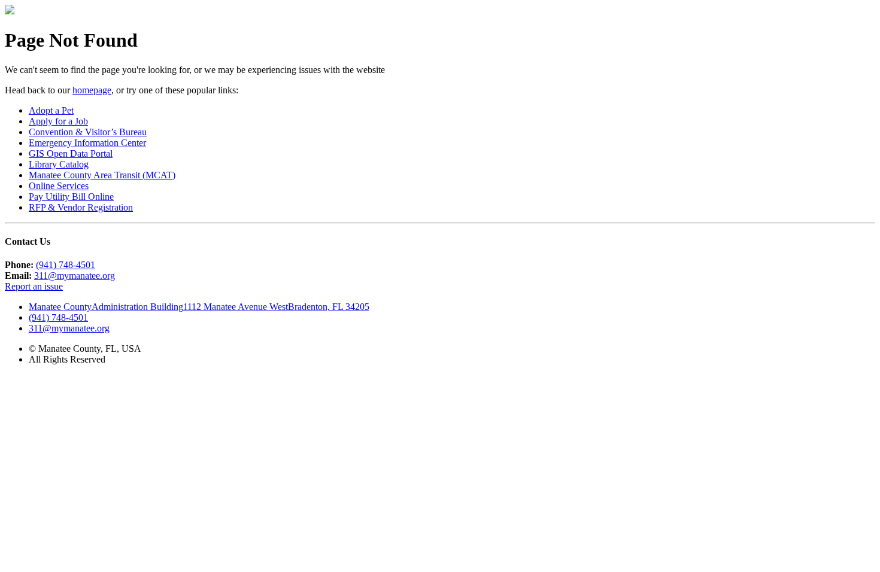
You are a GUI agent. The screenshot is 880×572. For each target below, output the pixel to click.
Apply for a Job (58, 121)
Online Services (59, 186)
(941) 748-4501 (65, 265)
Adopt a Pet (51, 110)
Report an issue (34, 286)
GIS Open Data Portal (71, 153)
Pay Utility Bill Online (71, 196)
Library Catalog (59, 164)
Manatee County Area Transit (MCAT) (102, 175)
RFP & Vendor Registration (81, 207)
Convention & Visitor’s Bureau (88, 132)
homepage (91, 90)
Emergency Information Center (87, 143)
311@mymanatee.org (74, 275)
